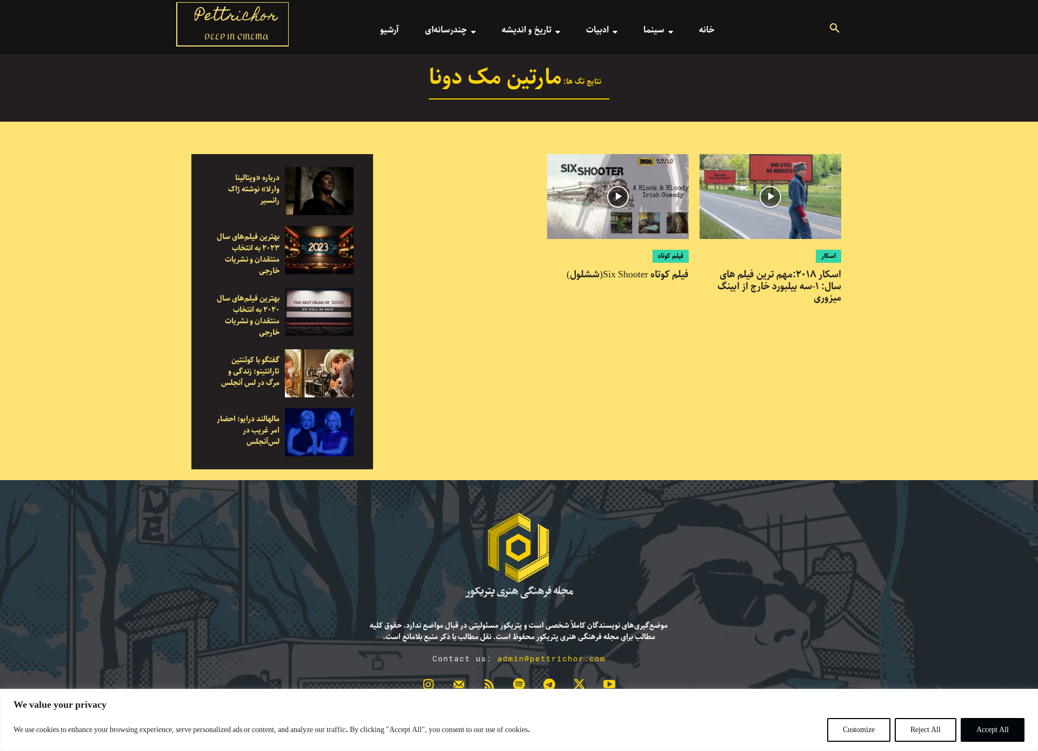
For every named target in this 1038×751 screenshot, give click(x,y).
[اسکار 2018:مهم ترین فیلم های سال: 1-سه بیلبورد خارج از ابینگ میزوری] (770, 196)
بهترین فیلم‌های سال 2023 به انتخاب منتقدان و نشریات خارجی (248, 253)
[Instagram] (428, 686)
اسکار (828, 256)
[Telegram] (549, 686)
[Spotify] (519, 686)
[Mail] (459, 686)
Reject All (925, 729)
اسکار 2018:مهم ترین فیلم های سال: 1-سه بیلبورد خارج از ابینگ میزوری (779, 286)
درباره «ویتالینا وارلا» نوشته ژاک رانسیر (254, 189)
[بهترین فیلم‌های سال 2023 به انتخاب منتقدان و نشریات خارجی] (319, 250)
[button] (834, 29)
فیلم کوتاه (670, 256)
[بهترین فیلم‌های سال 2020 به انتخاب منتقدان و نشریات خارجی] (319, 312)
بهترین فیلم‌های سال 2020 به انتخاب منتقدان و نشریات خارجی (248, 315)
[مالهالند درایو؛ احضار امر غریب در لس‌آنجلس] (319, 432)
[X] (579, 686)
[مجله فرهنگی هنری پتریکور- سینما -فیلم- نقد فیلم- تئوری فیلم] (519, 556)
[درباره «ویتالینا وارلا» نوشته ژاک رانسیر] (319, 191)
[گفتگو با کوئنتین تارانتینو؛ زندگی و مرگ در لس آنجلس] (319, 373)
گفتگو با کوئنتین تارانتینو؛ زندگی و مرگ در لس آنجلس (250, 371)
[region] (519, 720)
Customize (859, 729)
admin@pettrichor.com (551, 658)
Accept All (992, 729)
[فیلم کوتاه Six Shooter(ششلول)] (618, 196)
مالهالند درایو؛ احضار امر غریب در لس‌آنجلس (248, 430)
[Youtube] (609, 686)
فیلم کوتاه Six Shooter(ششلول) (628, 274)
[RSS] (488, 686)
